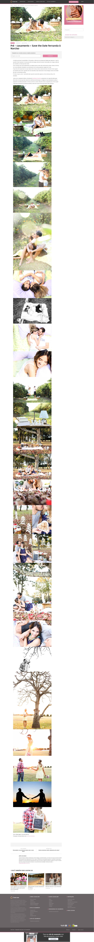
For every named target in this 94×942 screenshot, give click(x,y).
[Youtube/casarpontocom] (68, 912)
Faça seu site (32, 910)
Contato (50, 906)
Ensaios (15, 5)
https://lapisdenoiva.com (24, 863)
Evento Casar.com (40, 1)
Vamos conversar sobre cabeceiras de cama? (48, 849)
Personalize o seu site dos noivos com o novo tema (23, 850)
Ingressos (51, 904)
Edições (50, 902)
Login (82, 1)
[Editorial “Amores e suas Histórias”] (53, 879)
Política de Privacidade (34, 903)
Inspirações (22, 1)
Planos (31, 914)
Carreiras (32, 900)
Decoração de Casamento (72, 902)
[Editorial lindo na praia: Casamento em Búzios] (36, 879)
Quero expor (51, 903)
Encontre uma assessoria (53, 911)
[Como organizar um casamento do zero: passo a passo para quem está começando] (19, 879)
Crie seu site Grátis (74, 1)
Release (68, 929)
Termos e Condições (34, 904)
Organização (70, 900)
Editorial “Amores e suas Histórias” (53, 886)
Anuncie (74, 929)
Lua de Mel (70, 906)
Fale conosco (32, 902)
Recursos (32, 912)
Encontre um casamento (34, 921)
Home (50, 899)
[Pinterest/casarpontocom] (67, 912)
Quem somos (80, 929)
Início (12, 5)
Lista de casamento (34, 911)
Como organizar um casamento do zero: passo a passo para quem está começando (18, 888)
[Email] (19, 865)
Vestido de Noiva (71, 903)
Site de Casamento (51, 1)
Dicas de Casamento (71, 907)
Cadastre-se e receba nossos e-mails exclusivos (23, 53)
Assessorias (31, 1)
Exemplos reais (33, 915)
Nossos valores (33, 899)
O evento (50, 900)
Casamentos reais (71, 899)
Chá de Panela (70, 904)
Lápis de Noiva (24, 43)
